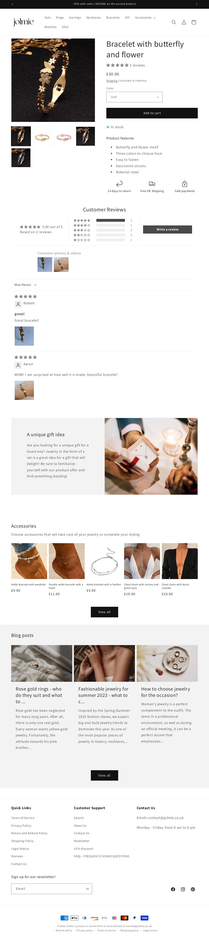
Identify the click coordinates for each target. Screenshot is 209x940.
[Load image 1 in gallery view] (21, 136)
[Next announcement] (196, 4)
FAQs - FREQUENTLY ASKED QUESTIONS (101, 856)
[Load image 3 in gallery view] (64, 136)
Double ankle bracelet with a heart (66, 586)
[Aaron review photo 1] (24, 390)
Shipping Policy (22, 841)
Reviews (17, 856)
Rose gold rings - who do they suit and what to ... (39, 695)
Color (109, 88)
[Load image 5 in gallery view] (21, 158)
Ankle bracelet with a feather (104, 584)
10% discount (83, 848)
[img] (25, 296)
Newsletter (82, 841)
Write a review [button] (167, 229)
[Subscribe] (87, 889)
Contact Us (19, 864)
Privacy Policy (21, 825)
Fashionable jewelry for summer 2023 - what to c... (103, 695)
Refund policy (64, 930)
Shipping (111, 80)
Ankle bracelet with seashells (28, 584)
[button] (145, 17)
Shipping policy (129, 930)
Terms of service (106, 930)
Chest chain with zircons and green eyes (141, 586)
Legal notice (150, 930)
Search (79, 818)
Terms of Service (23, 818)
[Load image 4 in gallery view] (85, 136)
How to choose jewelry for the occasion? (165, 692)
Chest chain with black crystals (175, 586)
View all (104, 612)
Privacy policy (85, 930)
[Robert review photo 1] (24, 336)
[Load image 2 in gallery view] (42, 136)
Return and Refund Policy (29, 833)
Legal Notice (20, 848)
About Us (80, 825)
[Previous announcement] (12, 4)
